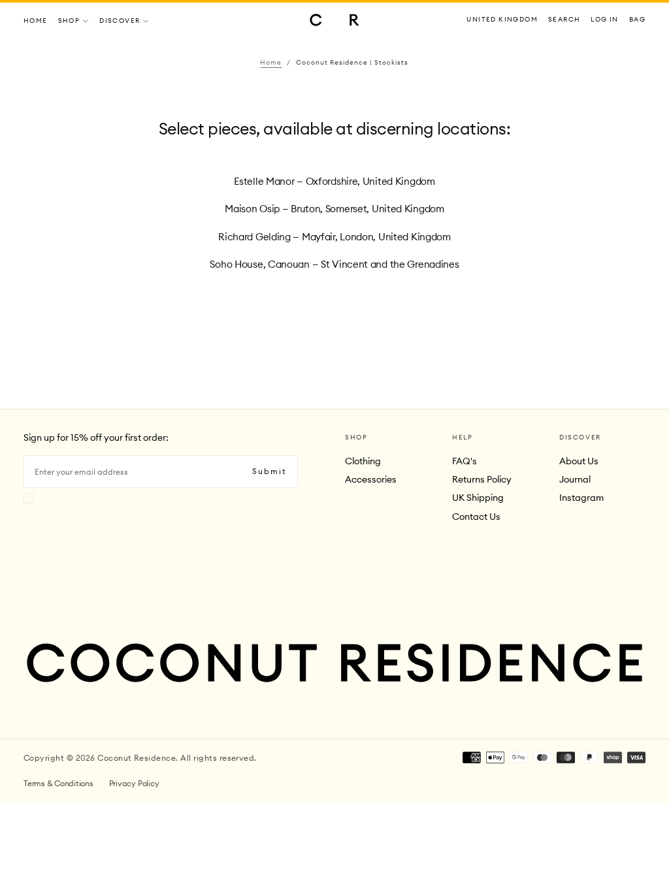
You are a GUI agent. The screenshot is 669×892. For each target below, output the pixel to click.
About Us (578, 461)
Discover (119, 20)
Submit (269, 471)
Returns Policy (482, 479)
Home (36, 20)
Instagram (581, 497)
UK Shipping (478, 497)
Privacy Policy (134, 783)
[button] (502, 20)
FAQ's (464, 461)
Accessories (371, 479)
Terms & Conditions (58, 783)
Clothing (363, 461)
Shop (69, 20)
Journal (575, 479)
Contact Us (476, 516)
